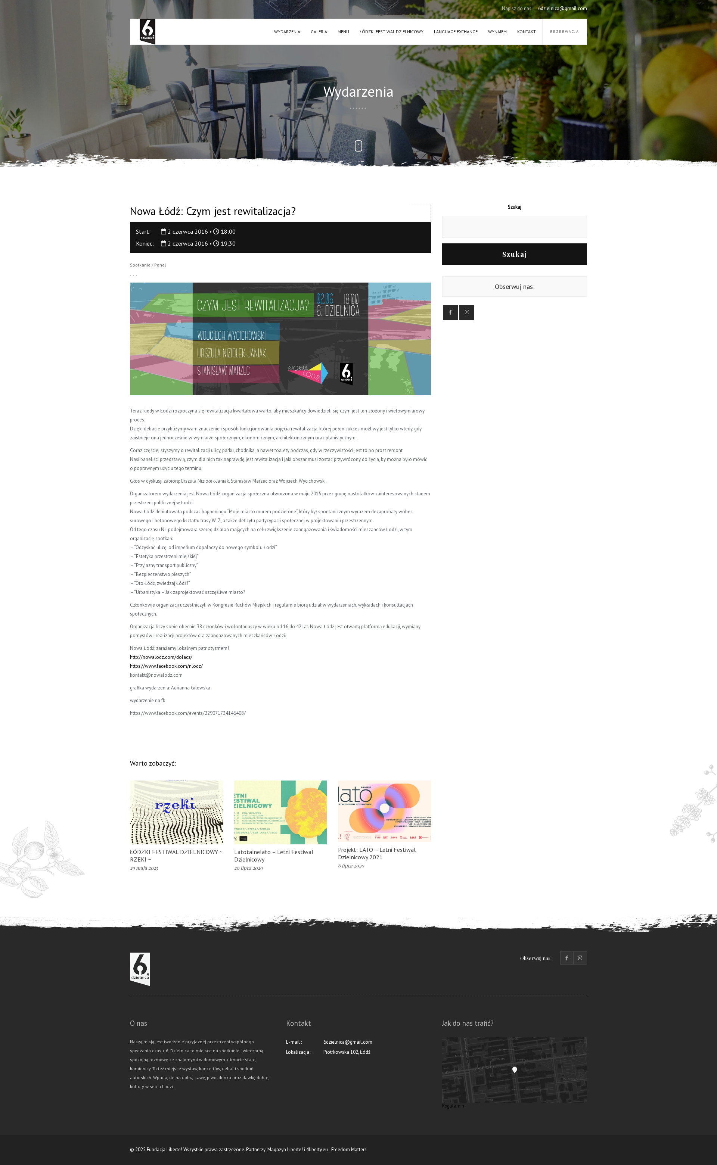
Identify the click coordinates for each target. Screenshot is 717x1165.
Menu (343, 31)
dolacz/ (161, 657)
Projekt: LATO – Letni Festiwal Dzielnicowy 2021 (377, 853)
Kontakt (526, 31)
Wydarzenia (287, 31)
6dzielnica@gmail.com (544, 8)
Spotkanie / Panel (148, 265)
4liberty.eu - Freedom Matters (336, 1149)
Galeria (319, 31)
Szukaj (514, 207)
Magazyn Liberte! (285, 1149)
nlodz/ (166, 666)
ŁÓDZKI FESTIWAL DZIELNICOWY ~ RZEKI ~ (176, 855)
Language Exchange (456, 31)
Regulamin (453, 1106)
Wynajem (497, 31)
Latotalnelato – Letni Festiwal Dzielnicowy (273, 855)
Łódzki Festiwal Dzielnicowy (391, 31)
